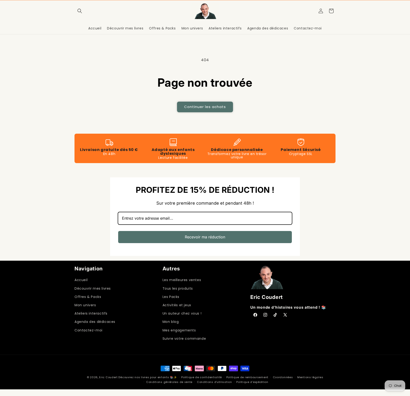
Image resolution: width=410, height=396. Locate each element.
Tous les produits (178, 288)
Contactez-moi (88, 330)
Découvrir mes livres (93, 288)
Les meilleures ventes (182, 280)
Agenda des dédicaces (95, 321)
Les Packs (171, 296)
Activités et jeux (177, 305)
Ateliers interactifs (91, 313)
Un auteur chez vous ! (182, 313)
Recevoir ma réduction (205, 237)
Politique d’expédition (252, 382)
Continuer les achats (205, 106)
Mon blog (171, 321)
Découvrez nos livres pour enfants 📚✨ (147, 377)
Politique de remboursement (247, 377)
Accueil (81, 280)
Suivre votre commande (184, 338)
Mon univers (85, 305)
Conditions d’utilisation (214, 382)
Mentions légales (310, 377)
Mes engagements (179, 330)
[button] (80, 11)
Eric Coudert (108, 377)
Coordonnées (283, 377)
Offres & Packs (88, 296)
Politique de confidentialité (201, 377)
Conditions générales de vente (169, 382)
